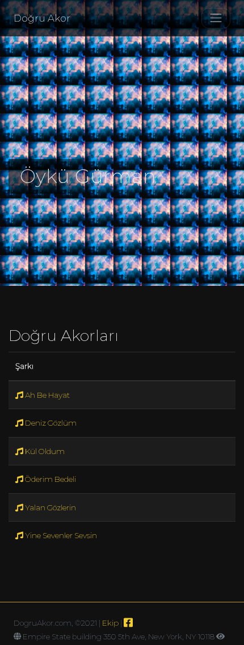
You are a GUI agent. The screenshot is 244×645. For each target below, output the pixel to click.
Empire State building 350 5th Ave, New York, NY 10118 (118, 636)
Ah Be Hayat (46, 395)
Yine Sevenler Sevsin (60, 535)
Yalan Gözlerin (49, 507)
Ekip (110, 622)
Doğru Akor (42, 18)
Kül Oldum (44, 451)
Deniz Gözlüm (50, 422)
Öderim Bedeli (49, 479)
